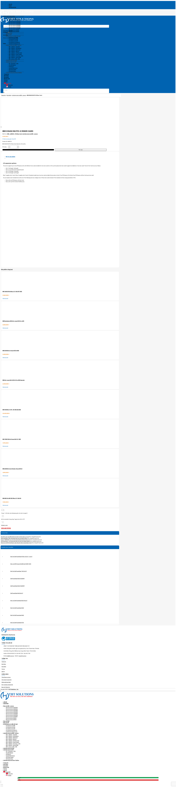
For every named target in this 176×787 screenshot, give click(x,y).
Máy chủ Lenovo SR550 (11, 719)
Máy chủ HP (6, 722)
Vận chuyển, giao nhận (6, 679)
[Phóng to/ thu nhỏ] (2, 784)
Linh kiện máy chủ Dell (8, 748)
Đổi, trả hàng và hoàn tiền (7, 684)
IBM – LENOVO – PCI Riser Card (12, 740)
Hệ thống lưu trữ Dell (10, 727)
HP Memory (8, 754)
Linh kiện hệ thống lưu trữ (11, 731)
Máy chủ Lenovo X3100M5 (12, 716)
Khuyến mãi (6, 767)
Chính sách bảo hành (6, 682)
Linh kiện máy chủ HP (8, 749)
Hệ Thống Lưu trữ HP (10, 728)
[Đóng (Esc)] (1, 784)
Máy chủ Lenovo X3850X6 (12, 709)
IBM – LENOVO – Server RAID (12, 745)
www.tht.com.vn (22, 656)
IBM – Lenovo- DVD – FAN (11, 746)
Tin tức (3, 669)
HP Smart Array (9, 758)
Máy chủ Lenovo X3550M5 (12, 712)
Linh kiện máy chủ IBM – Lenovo (11, 733)
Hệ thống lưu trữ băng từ (11, 730)
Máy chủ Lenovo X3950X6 (12, 707)
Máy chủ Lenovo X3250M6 (12, 715)
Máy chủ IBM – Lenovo (8, 706)
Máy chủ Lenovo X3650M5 (12, 710)
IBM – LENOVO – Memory (11, 739)
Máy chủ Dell (6, 721)
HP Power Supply (10, 757)
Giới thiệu (4, 664)
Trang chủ (4, 661)
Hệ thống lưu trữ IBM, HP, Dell (10, 724)
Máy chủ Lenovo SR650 (11, 718)
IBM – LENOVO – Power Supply (12, 742)
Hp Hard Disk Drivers (10, 755)
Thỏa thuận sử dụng (6, 677)
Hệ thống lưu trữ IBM (10, 725)
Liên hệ (3, 671)
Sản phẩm (4, 666)
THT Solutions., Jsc (13, 689)
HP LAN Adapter (9, 752)
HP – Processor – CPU (11, 751)
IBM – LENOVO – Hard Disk (11, 734)
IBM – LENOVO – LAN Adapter (12, 736)
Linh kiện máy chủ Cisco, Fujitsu (11, 760)
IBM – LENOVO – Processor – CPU (13, 743)
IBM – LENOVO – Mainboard (12, 737)
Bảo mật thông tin (6, 687)
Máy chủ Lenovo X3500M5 (12, 713)
